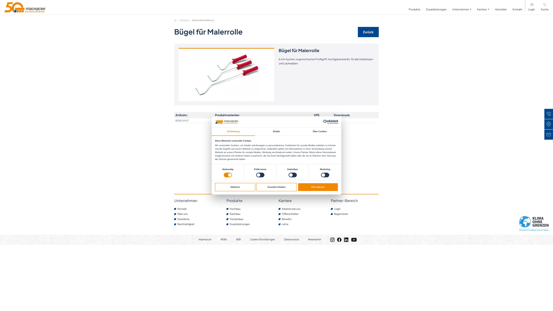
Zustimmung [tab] (233, 131)
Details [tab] (276, 131)
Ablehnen (235, 187)
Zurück (368, 32)
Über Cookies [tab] (320, 131)
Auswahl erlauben (276, 187)
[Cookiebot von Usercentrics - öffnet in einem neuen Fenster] (325, 122)
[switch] (260, 175)
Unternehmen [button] (460, 9)
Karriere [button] (482, 9)
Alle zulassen (318, 187)
